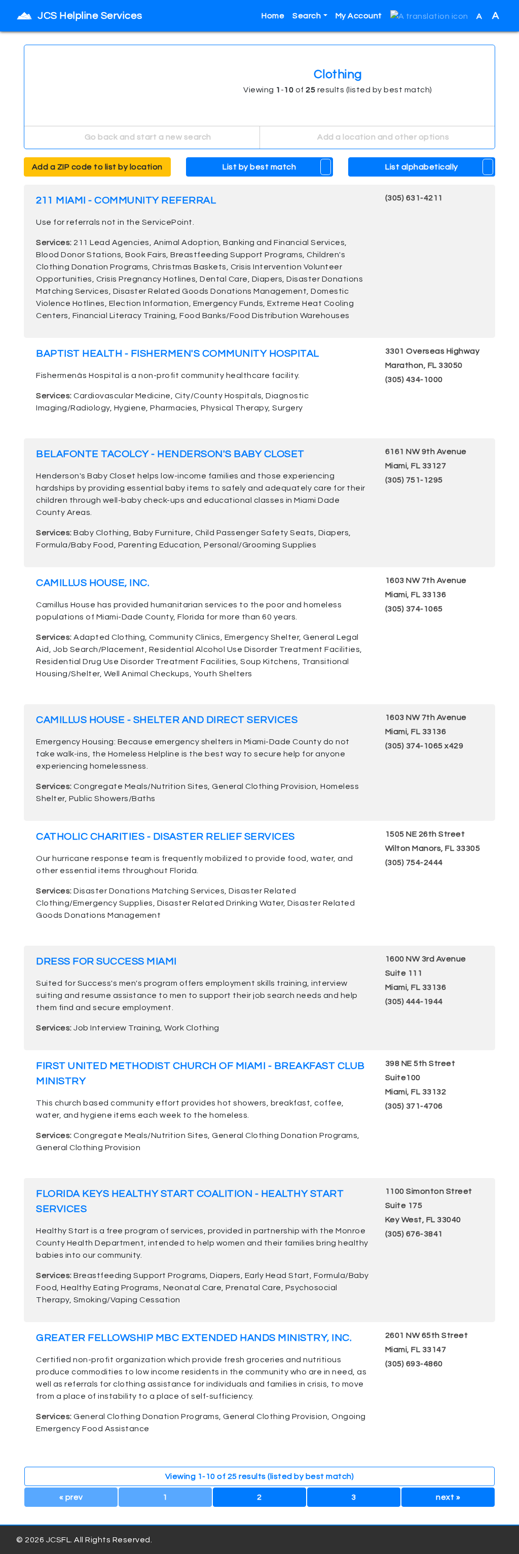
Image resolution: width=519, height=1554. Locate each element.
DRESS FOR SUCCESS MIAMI (106, 961)
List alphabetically (421, 167)
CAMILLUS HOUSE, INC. (93, 583)
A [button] (487, 16)
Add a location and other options (383, 137)
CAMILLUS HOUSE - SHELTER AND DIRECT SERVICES (167, 720)
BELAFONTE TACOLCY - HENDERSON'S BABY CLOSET (170, 454)
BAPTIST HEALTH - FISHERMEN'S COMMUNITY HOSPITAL (177, 354)
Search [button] (306, 16)
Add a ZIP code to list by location (97, 167)
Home (273, 16)
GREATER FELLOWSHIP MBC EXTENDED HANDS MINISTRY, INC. (194, 1338)
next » (448, 1497)
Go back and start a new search (147, 137)
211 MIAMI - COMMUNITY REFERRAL (126, 200)
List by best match (259, 167)
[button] (429, 16)
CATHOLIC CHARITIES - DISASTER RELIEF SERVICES (165, 837)
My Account (359, 16)
